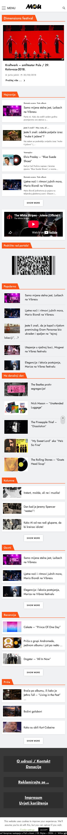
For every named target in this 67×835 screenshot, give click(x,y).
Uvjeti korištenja (33, 803)
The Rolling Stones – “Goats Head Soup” (47, 462)
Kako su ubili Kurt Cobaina (39, 727)
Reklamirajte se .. (33, 782)
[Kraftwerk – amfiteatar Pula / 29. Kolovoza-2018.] (33, 43)
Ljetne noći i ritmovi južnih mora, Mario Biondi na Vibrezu (43, 183)
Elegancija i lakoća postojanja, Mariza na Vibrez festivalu (43, 364)
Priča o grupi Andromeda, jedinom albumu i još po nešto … (43, 643)
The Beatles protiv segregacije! (41, 387)
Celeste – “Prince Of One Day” (42, 627)
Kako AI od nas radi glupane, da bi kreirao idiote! (42, 525)
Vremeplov (28, 152)
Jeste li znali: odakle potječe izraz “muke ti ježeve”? (43, 134)
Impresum (33, 797)
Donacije (33, 766)
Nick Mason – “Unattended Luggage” (47, 405)
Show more (33, 203)
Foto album (41, 103)
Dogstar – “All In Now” (37, 659)
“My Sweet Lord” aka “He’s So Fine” (47, 443)
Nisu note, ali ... (42, 127)
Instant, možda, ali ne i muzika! (42, 493)
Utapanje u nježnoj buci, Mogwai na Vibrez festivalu (44, 349)
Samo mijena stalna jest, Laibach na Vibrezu (44, 297)
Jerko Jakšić (13, 74)
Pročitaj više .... (14, 80)
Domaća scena (30, 103)
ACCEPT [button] (44, 829)
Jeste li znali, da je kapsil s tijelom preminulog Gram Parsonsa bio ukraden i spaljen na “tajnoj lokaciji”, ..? (34, 331)
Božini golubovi (33, 711)
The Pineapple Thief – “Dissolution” (44, 424)
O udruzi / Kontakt (33, 761)
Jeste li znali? (29, 127)
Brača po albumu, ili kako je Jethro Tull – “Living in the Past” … (42, 695)
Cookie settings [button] (27, 830)
